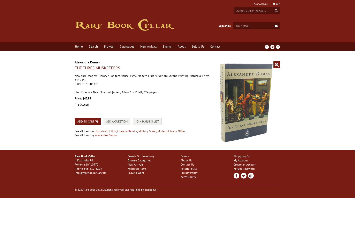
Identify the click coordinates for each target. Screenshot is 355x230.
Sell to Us (198, 46)
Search (93, 46)
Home (79, 46)
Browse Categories (139, 160)
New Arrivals (148, 46)
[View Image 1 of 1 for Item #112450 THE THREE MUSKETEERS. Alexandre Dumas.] (248, 102)
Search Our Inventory (141, 156)
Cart (277, 3)
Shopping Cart (243, 156)
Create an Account (245, 164)
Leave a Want (136, 173)
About (182, 46)
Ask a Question (117, 121)
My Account (241, 160)
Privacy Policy (189, 173)
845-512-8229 (93, 168)
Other (181, 131)
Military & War (147, 131)
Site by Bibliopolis (146, 189)
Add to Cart (85, 121)
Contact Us (187, 164)
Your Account (260, 3)
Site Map (129, 189)
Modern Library (167, 131)
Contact (215, 46)
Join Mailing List (147, 121)
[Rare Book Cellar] (124, 25)
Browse (109, 46)
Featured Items (137, 168)
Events (167, 46)
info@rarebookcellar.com (90, 173)
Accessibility (188, 177)
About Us (186, 160)
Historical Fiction (105, 131)
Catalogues (127, 46)
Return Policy (189, 168)
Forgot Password (244, 168)
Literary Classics (127, 131)
